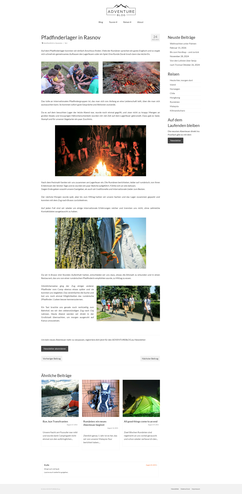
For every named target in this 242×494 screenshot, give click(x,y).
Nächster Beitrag (150, 358)
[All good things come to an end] (100, 398)
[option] (60, 416)
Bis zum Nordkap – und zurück (184, 52)
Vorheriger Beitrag (52, 358)
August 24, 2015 (151, 465)
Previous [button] (43, 418)
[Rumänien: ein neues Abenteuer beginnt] (60, 398)
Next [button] (157, 418)
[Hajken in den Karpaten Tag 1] (141, 398)
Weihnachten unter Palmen (183, 43)
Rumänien (58, 43)
